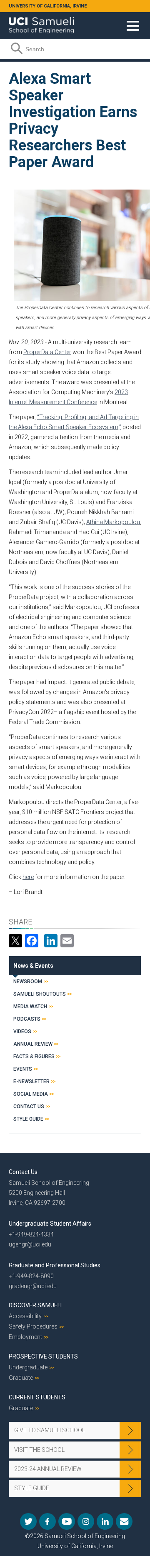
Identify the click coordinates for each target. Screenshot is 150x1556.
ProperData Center (47, 352)
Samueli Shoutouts (39, 994)
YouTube (66, 1521)
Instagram (86, 1521)
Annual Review (32, 1044)
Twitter (28, 1521)
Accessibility (25, 1316)
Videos (22, 1031)
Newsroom (27, 981)
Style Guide (28, 1119)
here (28, 877)
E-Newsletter (31, 1081)
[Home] (41, 22)
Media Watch (30, 1006)
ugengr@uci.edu (30, 1244)
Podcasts (26, 1019)
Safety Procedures (33, 1326)
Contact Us (28, 1106)
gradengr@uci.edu (33, 1286)
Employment (25, 1337)
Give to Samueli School (49, 1430)
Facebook (47, 1521)
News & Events (33, 965)
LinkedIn (105, 1521)
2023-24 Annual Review (48, 1469)
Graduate (21, 1377)
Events (22, 1069)
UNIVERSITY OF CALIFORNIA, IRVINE (48, 6)
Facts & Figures (34, 1056)
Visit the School (39, 1449)
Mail (124, 1521)
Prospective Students (43, 1356)
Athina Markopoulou (113, 522)
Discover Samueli (35, 1305)
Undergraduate (28, 1367)
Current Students (37, 1397)
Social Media (30, 1094)
